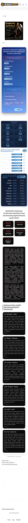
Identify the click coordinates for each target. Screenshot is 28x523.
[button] (20, 4)
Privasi (9, 519)
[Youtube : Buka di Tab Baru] (19, 516)
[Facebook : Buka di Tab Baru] (9, 516)
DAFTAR (18, 109)
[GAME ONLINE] (4, 4)
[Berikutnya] (26, 31)
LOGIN (9, 109)
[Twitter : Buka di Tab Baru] (12, 516)
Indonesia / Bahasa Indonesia (8, 509)
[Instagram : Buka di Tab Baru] (15, 516)
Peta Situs (18, 519)
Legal (13, 519)
